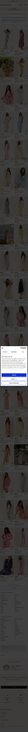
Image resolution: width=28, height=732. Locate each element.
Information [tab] (14, 351)
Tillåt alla (14, 375)
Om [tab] (23, 351)
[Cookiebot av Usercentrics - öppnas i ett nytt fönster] (20, 348)
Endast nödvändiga (14, 383)
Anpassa (13, 379)
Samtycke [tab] (5, 351)
